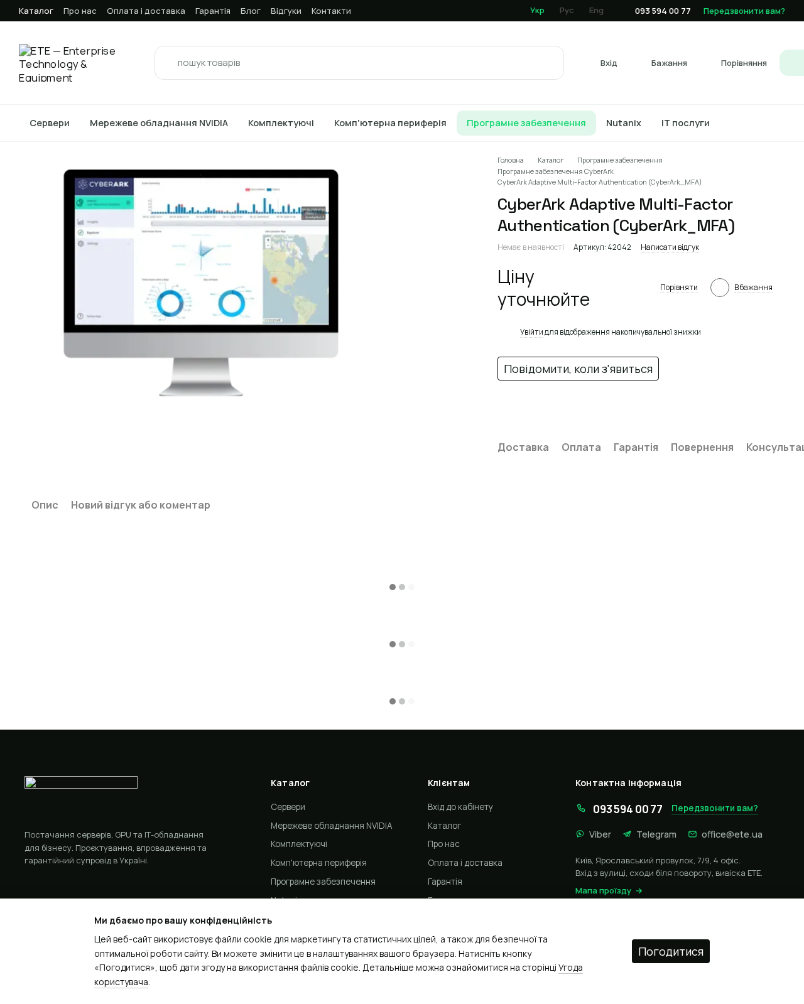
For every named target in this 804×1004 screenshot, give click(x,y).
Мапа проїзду (603, 890)
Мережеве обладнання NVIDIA (159, 123)
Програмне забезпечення (526, 123)
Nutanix (623, 123)
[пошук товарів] (167, 62)
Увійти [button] (531, 332)
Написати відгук (670, 247)
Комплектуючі (281, 123)
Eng (596, 10)
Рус (567, 10)
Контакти (331, 10)
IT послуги (685, 123)
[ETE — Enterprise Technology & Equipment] (130, 797)
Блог (251, 10)
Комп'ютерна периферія (390, 123)
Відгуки (286, 10)
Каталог (36, 10)
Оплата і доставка (146, 10)
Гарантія (213, 10)
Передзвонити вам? (744, 10)
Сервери (50, 123)
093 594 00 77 (663, 11)
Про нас (80, 10)
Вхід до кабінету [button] (460, 806)
